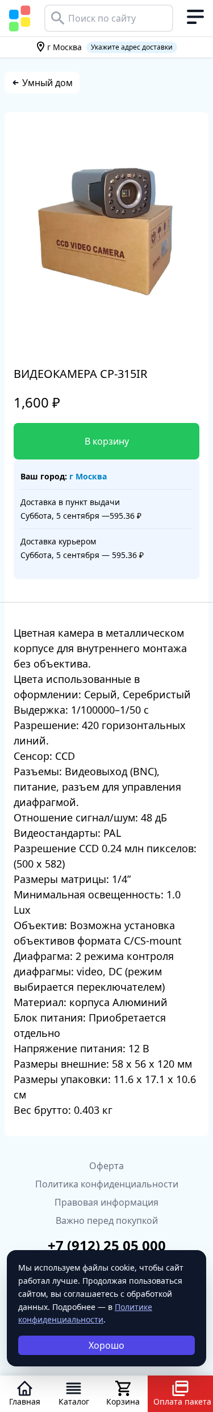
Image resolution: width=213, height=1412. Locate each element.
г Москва (88, 476)
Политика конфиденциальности (106, 1184)
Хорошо (106, 1345)
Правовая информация (106, 1202)
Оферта (106, 1165)
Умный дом (47, 82)
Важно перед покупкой (107, 1220)
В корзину (107, 441)
